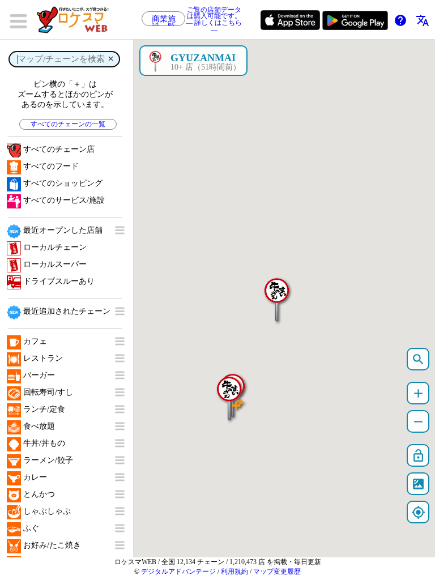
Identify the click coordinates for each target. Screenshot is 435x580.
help (400, 20)
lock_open (418, 456)
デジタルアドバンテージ (178, 571)
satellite (418, 484)
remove (418, 422)
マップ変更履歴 (277, 571)
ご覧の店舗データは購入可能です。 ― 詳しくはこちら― (214, 20)
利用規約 (234, 571)
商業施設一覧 (164, 20)
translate (422, 20)
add (418, 393)
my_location (418, 512)
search (418, 359)
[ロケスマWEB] (76, 20)
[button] (277, 294)
